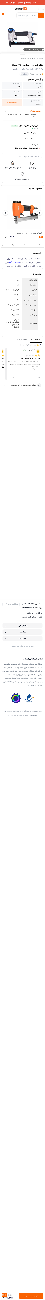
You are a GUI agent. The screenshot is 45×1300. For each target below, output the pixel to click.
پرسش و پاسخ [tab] (22, 339)
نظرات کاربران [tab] (35, 339)
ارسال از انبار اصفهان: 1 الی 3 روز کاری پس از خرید (22, 115)
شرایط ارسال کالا (35, 111)
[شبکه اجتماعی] (36, 650)
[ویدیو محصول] (4, 58)
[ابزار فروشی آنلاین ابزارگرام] (20, 8)
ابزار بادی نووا (38, 58)
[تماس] (2, 8)
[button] (10, 15)
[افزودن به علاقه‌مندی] (9, 58)
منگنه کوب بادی (26, 58)
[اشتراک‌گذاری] (14, 58)
